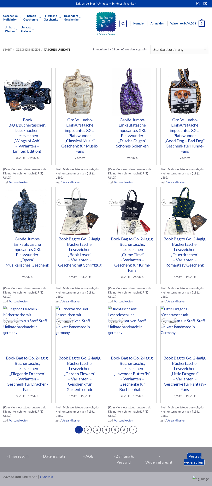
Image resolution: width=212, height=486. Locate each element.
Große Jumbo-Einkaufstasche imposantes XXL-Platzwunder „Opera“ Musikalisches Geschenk (27, 251)
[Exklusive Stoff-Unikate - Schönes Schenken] (106, 24)
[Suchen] (123, 23)
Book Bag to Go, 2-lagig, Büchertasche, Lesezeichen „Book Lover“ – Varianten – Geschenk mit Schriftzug (79, 251)
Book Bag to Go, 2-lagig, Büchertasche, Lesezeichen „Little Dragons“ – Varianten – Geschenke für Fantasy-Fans (185, 373)
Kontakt (138, 23)
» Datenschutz (53, 456)
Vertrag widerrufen (193, 459)
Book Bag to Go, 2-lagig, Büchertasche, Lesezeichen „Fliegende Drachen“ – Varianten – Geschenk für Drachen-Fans (27, 373)
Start (7, 49)
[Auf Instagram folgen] (198, 4)
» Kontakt (46, 477)
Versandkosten (18, 182)
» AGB (88, 456)
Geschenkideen (28, 49)
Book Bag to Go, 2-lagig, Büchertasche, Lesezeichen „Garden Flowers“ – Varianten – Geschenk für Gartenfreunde (80, 373)
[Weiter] (133, 430)
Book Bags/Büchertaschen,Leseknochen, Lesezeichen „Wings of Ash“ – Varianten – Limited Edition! (27, 135)
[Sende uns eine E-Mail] (205, 4)
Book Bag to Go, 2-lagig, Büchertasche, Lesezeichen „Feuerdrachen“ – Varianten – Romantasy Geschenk (185, 251)
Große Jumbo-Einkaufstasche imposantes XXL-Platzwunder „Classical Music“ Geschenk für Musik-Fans (79, 135)
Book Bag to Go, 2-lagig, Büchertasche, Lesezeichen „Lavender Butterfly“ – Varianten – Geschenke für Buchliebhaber (132, 373)
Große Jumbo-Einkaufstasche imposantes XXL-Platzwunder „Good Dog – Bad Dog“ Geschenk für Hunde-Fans (185, 135)
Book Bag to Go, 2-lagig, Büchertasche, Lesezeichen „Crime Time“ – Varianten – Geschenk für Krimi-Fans (132, 254)
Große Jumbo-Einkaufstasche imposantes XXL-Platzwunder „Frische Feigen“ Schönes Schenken (132, 132)
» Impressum (18, 456)
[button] (157, 24)
